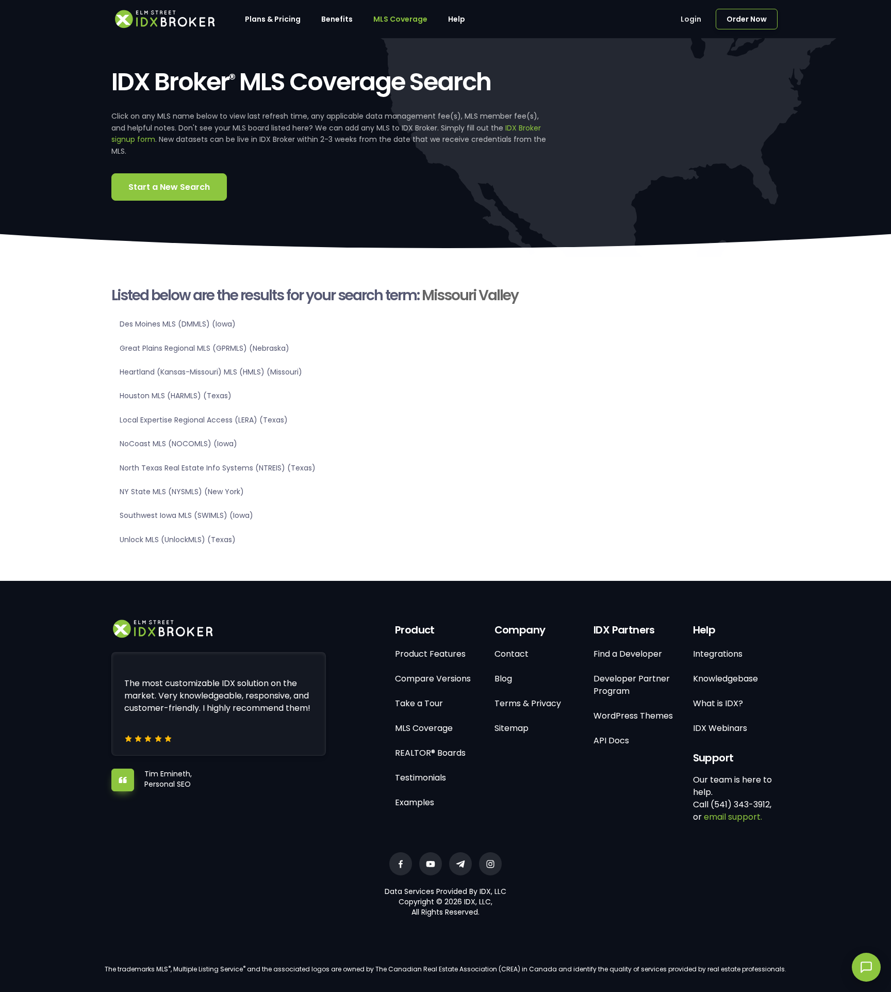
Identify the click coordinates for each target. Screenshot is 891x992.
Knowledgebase (725, 679)
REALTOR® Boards (430, 753)
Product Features (430, 654)
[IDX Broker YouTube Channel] (430, 863)
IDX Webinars (720, 728)
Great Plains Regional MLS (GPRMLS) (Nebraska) (204, 348)
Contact (511, 654)
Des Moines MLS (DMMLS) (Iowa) (178, 324)
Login (691, 19)
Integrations (717, 654)
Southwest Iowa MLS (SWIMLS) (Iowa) (186, 515)
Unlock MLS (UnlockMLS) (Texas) (178, 539)
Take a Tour (419, 703)
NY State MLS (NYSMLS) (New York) (182, 491)
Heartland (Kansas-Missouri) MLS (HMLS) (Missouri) (211, 372)
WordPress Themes (633, 716)
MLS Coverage (400, 19)
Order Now (747, 19)
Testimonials (420, 778)
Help (456, 19)
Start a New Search (169, 187)
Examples (414, 802)
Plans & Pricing (273, 19)
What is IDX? (718, 703)
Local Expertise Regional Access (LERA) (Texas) (204, 420)
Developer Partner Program (631, 685)
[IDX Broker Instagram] (490, 863)
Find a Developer (627, 654)
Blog (503, 679)
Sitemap (511, 728)
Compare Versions (433, 679)
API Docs (611, 740)
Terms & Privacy (527, 703)
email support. (733, 817)
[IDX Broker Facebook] (400, 863)
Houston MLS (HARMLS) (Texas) (176, 396)
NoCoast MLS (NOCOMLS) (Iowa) (178, 443)
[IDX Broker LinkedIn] (460, 863)
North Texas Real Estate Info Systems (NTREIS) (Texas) (218, 468)
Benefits (337, 19)
